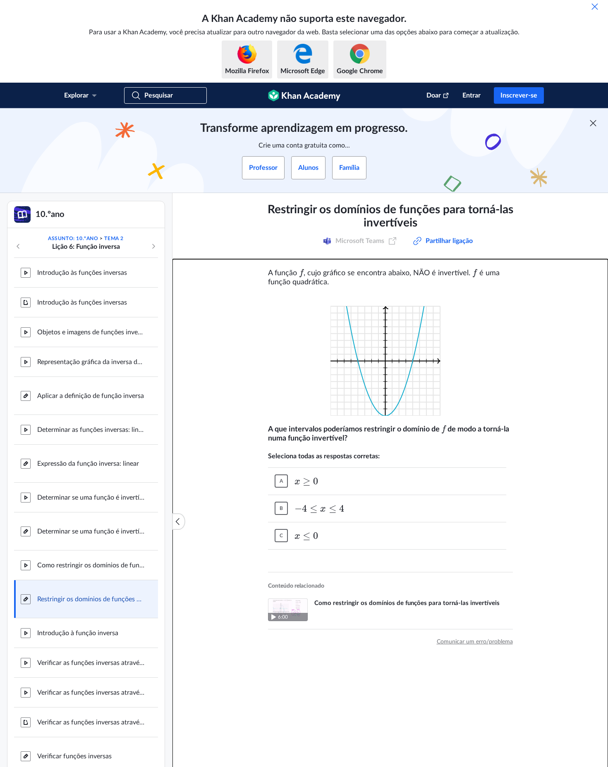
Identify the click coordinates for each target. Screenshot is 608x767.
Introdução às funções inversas (82, 272)
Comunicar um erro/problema (475, 642)
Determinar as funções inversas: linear (91, 429)
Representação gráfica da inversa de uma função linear (91, 362)
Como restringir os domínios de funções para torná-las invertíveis (91, 565)
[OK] (594, 6)
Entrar (471, 95)
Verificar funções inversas (74, 756)
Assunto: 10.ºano (73, 238)
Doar (433, 95)
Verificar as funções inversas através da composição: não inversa (91, 692)
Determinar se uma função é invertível (91, 497)
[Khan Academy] (304, 95)
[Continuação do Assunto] (153, 246)
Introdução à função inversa (77, 633)
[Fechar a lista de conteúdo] (178, 521)
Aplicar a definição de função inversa (90, 396)
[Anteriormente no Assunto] (18, 246)
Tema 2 (114, 238)
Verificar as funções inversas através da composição (91, 663)
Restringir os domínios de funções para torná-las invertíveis (91, 599)
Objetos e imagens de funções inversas (91, 332)
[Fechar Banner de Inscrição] (593, 123)
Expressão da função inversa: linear (88, 463)
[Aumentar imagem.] (390, 356)
